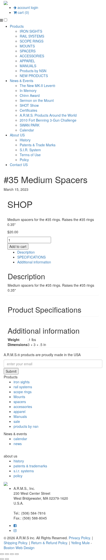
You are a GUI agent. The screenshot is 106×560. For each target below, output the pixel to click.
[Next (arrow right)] (7, 559)
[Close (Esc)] (17, 554)
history (19, 460)
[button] (5, 20)
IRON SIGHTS (31, 31)
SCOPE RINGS (31, 41)
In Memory (28, 90)
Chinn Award (30, 95)
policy (18, 475)
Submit (11, 371)
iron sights (22, 381)
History (25, 139)
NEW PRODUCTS (34, 75)
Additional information (34, 261)
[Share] (12, 554)
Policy (24, 159)
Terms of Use (30, 154)
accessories (23, 406)
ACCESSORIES (32, 55)
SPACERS (27, 50)
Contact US (19, 164)
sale (17, 421)
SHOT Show (29, 105)
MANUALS (28, 65)
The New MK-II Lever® (37, 85)
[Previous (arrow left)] (2, 559)
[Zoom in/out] (2, 554)
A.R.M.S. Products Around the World (48, 115)
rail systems (23, 386)
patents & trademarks (30, 465)
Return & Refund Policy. (49, 542)
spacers (20, 401)
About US (17, 134)
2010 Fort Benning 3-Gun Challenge (48, 120)
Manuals (20, 416)
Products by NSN (33, 70)
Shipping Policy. (16, 542)
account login (27, 7)
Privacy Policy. (80, 537)
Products (17, 26)
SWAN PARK (29, 125)
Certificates (28, 110)
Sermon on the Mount (37, 100)
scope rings (23, 391)
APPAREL (27, 60)
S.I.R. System (30, 149)
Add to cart (17, 246)
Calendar (27, 130)
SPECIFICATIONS (31, 257)
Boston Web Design (19, 547)
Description (26, 252)
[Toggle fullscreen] (7, 554)
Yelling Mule (80, 542)
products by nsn (26, 426)
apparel (19, 411)
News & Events (21, 80)
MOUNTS (27, 45)
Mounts (19, 396)
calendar (20, 438)
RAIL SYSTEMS (32, 36)
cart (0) (23, 12)
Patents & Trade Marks (37, 144)
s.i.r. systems (24, 470)
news (18, 443)
